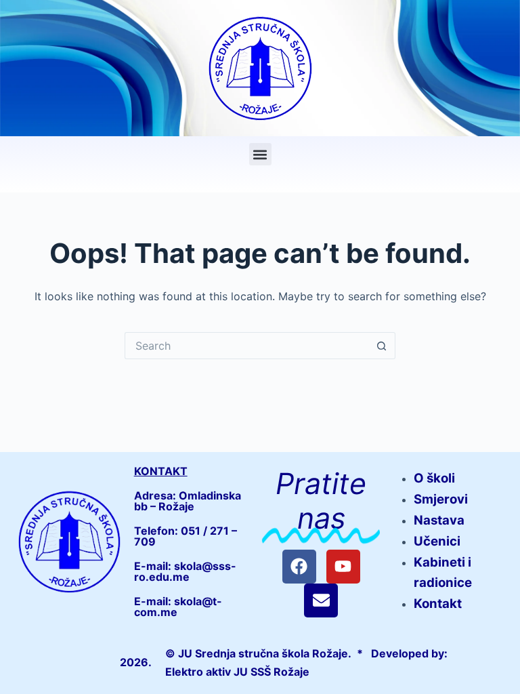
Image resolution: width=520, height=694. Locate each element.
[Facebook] (299, 567)
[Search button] (381, 345)
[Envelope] (321, 600)
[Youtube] (343, 567)
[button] (260, 154)
